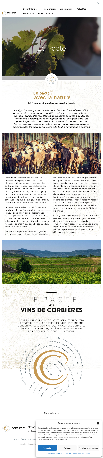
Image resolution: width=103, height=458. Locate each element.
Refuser (67, 448)
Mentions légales (27, 444)
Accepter (47, 448)
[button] (98, 423)
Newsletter (35, 427)
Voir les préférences (88, 448)
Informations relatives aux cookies (58, 453)
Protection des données (82, 453)
